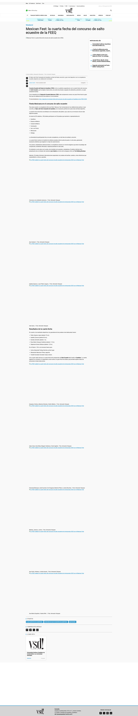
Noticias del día (95, 40)
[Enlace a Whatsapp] (111, 713)
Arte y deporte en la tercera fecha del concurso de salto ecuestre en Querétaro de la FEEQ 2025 (63, 99)
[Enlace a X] (104, 713)
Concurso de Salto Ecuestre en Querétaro (56, 622)
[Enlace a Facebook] (100, 713)
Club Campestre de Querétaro (34, 622)
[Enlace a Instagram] (107, 713)
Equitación (72, 622)
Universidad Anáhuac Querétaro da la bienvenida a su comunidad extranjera (36, 654)
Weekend (29, 658)
